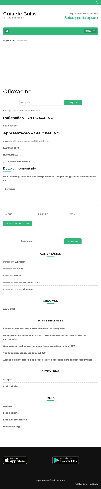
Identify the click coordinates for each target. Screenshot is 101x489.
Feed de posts (11, 412)
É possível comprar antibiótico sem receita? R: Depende (34, 328)
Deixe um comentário (18, 161)
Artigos (7, 379)
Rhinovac (28, 289)
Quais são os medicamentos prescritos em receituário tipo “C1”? (39, 346)
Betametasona (31, 282)
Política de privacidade (86, 484)
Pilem (20, 268)
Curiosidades (10, 386)
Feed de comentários (15, 419)
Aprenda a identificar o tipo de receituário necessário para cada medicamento (47, 359)
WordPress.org (11, 426)
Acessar (7, 406)
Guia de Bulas (20, 14)
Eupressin (20, 261)
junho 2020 (9, 309)
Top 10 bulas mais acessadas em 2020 (24, 352)
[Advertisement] (50, 62)
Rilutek (17, 275)
